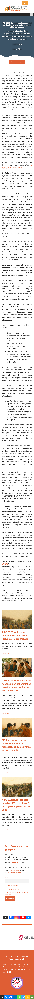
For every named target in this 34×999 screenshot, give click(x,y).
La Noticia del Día (12, 885)
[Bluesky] (28, 917)
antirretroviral (16, 83)
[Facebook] (11, 917)
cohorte (20, 281)
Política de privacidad (11, 967)
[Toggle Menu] (31, 14)
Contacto (6, 964)
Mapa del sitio (16, 964)
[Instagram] (17, 917)
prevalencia (28, 546)
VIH (19, 102)
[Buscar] (25, 3)
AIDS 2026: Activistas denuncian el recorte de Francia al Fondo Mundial (15, 635)
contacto (14, 862)
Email (6, 877)
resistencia (27, 451)
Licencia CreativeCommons (20, 969)
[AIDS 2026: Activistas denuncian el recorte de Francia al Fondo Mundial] (17, 627)
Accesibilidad (7, 972)
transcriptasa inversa (18, 338)
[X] (5, 917)
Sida (16, 105)
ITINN (29, 454)
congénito (12, 210)
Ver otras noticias (17, 62)
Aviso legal (26, 964)
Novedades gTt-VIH (13, 889)
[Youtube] (23, 917)
